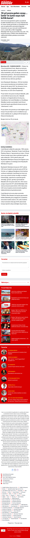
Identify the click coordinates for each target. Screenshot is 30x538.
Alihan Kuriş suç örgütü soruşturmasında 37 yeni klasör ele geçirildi (22, 251)
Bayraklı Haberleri (6, 501)
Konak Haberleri (14, 512)
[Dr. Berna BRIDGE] (4, 352)
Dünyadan (20, 490)
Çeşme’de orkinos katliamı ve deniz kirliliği (17, 393)
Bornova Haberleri (16, 503)
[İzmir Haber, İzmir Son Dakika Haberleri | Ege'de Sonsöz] (7, 2)
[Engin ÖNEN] (4, 392)
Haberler (3, 10)
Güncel (3, 6)
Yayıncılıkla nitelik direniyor (15, 387)
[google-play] (18, 523)
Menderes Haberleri (7, 513)
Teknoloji (14, 496)
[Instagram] (17, 470)
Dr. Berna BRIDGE (12, 350)
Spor (8, 496)
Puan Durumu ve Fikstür (8, 478)
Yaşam (18, 495)
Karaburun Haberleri (6, 509)
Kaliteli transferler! (13, 380)
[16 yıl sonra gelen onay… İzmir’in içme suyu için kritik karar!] (15, 51)
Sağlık (3, 496)
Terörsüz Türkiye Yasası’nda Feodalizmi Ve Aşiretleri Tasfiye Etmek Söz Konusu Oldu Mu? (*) (18, 400)
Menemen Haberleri (18, 513)
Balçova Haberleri (6, 499)
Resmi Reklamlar (5, 520)
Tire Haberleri (5, 518)
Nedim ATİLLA (11, 385)
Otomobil (4, 493)
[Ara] (26, 2)
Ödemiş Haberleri (17, 515)
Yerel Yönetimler (15, 6)
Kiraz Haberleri (17, 510)
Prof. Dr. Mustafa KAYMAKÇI (15, 397)
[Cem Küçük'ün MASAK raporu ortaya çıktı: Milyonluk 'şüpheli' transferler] (7, 245)
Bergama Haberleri (16, 501)
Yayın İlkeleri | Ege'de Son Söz (9, 490)
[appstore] (11, 523)
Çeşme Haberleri (15, 504)
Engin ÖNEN (11, 391)
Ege (8, 6)
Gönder (4, 274)
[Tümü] (28, 282)
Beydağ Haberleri (6, 503)
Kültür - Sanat (5, 495)
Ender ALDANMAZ (12, 357)
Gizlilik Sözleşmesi (24, 487)
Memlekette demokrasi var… (15, 373)
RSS (4, 530)
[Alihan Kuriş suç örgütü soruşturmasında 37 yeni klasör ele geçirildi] (22, 245)
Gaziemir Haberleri (24, 506)
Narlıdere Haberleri (6, 515)
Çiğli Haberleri (24, 504)
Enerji (9, 492)
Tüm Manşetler (6, 480)
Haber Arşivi (5, 483)
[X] (15, 470)
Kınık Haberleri (5, 512)
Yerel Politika (21, 496)
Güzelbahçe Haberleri (7, 507)
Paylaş (4, 62)
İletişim (3, 489)
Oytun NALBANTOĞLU (14, 378)
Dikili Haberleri (5, 506)
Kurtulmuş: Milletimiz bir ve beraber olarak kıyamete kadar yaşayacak (22, 225)
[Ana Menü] (28, 2)
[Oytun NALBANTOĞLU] (4, 379)
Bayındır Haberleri (16, 499)
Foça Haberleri (14, 506)
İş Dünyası (23, 492)
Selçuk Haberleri (17, 517)
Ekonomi (23, 6)
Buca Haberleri (5, 504)
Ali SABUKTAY (11, 364)
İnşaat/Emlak (16, 492)
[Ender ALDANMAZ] (4, 358)
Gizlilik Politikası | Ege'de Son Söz (9, 487)
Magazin (13, 495)
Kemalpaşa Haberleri (7, 510)
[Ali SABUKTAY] (4, 365)
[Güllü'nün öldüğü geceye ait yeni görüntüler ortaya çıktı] (7, 219)
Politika (23, 495)
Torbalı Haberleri (14, 518)
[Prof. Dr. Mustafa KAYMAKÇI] (4, 399)
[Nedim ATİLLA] (4, 386)
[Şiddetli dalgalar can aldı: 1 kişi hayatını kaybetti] (7, 232)
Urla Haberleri (24, 518)
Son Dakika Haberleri (7, 481)
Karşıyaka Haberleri (18, 509)
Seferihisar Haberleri (7, 517)
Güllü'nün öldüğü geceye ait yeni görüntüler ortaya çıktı (7, 225)
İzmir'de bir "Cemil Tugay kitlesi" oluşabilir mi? (16, 360)
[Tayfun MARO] (4, 372)
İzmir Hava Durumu (7, 475)
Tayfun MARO (11, 371)
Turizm (14, 493)
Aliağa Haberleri (15, 498)
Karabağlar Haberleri (19, 507)
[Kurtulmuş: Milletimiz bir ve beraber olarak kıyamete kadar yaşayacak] (22, 219)
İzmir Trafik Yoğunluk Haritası (9, 477)
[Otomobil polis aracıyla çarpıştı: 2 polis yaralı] (22, 232)
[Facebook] (12, 470)
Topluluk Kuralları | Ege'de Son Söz (15, 489)
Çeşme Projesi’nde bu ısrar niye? (16, 366)
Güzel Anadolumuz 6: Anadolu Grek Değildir (17, 353)
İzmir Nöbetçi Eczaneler (8, 474)
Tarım (10, 493)
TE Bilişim (18, 536)
